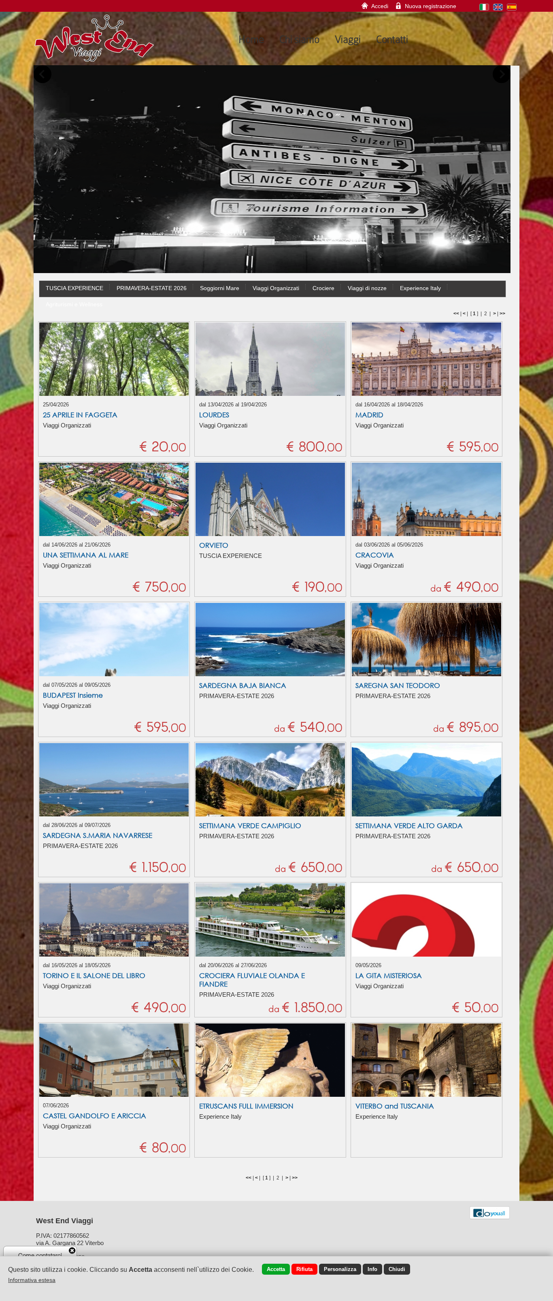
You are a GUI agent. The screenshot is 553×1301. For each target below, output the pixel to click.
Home (251, 39)
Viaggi (348, 39)
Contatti (392, 39)
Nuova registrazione (430, 6)
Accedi (379, 6)
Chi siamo (299, 39)
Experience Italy (420, 288)
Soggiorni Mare (219, 288)
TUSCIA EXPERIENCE (74, 288)
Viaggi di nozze (367, 288)
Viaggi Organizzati (276, 288)
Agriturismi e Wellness (74, 304)
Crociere (323, 288)
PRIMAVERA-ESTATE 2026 (152, 288)
